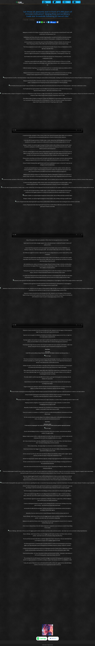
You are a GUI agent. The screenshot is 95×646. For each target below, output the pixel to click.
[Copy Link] (57, 22)
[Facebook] (37, 22)
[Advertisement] (47, 27)
